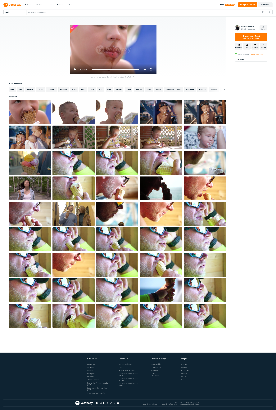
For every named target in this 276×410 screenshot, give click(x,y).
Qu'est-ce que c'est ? (257, 54)
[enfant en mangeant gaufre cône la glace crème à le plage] (161, 112)
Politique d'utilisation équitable (189, 404)
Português (185, 370)
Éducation (91, 377)
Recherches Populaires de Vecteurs (128, 374)
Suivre (263, 29)
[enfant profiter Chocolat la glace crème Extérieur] (117, 112)
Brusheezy (91, 364)
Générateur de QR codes (96, 393)
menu (83, 89)
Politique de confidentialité (168, 404)
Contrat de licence (125, 364)
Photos (39, 5)
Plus (70, 5)
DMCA (121, 367)
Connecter (265, 5)
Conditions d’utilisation (150, 404)
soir (20, 89)
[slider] (115, 69)
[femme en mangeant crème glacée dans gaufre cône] (30, 163)
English (184, 364)
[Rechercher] (263, 12)
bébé (12, 89)
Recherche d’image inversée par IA (97, 384)
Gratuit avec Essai (251, 37)
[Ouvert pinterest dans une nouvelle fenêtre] (107, 403)
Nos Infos (154, 370)
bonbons (202, 89)
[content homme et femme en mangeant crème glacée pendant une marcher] (73, 214)
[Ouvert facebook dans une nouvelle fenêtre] (97, 403)
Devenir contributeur (155, 374)
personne (63, 89)
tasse (92, 89)
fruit (101, 89)
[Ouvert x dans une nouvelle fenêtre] (114, 403)
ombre (40, 89)
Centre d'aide (156, 364)
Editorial (60, 5)
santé (128, 89)
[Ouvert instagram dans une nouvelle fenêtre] (101, 403)
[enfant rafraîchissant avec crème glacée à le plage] (205, 112)
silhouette (51, 89)
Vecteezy (90, 367)
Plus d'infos (240, 59)
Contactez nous (156, 367)
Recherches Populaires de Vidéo (128, 384)
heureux (30, 89)
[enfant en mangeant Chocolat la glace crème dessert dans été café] (73, 137)
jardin (149, 89)
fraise (74, 89)
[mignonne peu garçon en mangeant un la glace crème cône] (205, 137)
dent (109, 89)
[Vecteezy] (12, 5)
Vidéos (49, 5)
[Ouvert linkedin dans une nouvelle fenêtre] (104, 403)
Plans (222, 5)
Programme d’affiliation (127, 370)
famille (158, 89)
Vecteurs (28, 5)
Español (184, 367)
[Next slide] (222, 89)
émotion (138, 89)
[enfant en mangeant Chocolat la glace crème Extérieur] (73, 112)
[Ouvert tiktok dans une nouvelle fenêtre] (111, 403)
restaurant (190, 89)
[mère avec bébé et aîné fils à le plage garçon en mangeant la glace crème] (30, 137)
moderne (213, 89)
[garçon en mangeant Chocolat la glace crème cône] (30, 112)
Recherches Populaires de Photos (128, 379)
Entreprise (91, 373)
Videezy (90, 370)
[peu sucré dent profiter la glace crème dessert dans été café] (161, 137)
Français (184, 377)
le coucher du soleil (173, 89)
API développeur (93, 380)
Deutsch (184, 373)
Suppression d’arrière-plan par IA (97, 389)
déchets (119, 89)
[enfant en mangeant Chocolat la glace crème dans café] (117, 137)
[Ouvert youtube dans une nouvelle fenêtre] (118, 403)
